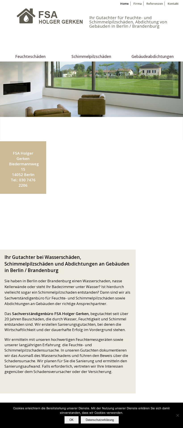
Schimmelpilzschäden (91, 56)
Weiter (36, 221)
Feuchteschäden (30, 56)
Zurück (10, 221)
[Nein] (177, 415)
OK (71, 420)
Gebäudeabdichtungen (152, 56)
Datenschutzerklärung (100, 420)
